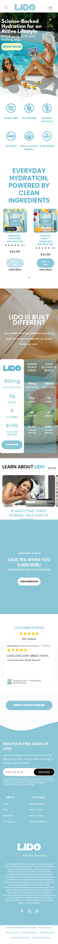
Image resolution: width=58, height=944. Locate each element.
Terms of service (29, 932)
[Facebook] (22, 912)
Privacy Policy (36, 815)
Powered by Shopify (27, 927)
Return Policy (36, 809)
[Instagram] (30, 912)
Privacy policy (12, 932)
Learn (6, 803)
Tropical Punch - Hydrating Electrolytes (45, 240)
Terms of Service (38, 821)
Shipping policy (47, 932)
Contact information (20, 937)
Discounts (8, 815)
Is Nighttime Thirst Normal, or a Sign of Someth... (28, 515)
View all (52, 467)
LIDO (15, 927)
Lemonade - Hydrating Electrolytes (15, 238)
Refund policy (45, 927)
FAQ (5, 809)
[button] (6, 7)
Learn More (15, 269)
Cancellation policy (41, 937)
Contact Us (9, 821)
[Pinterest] (37, 912)
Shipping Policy (37, 803)
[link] (29, 681)
